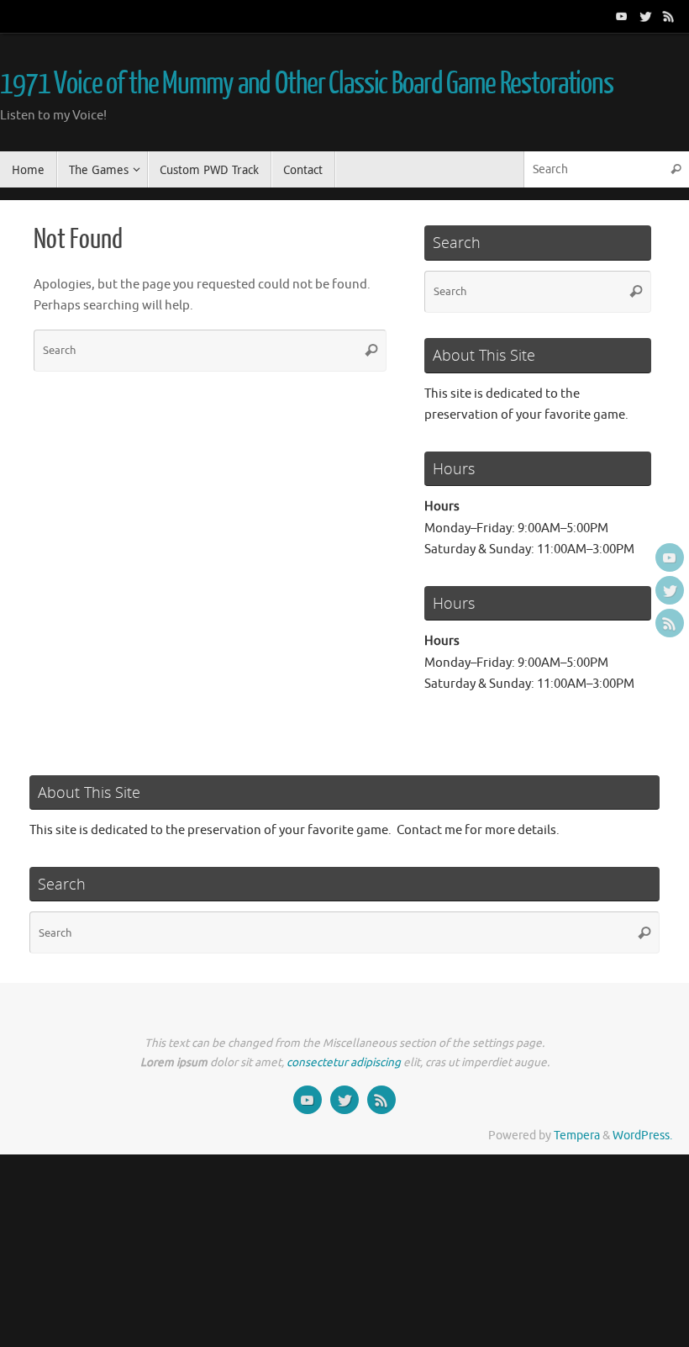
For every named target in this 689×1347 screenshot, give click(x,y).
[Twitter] (645, 16)
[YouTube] (622, 16)
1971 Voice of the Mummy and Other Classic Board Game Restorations (306, 84)
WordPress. (642, 1135)
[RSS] (669, 16)
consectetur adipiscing (344, 1062)
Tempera (577, 1135)
